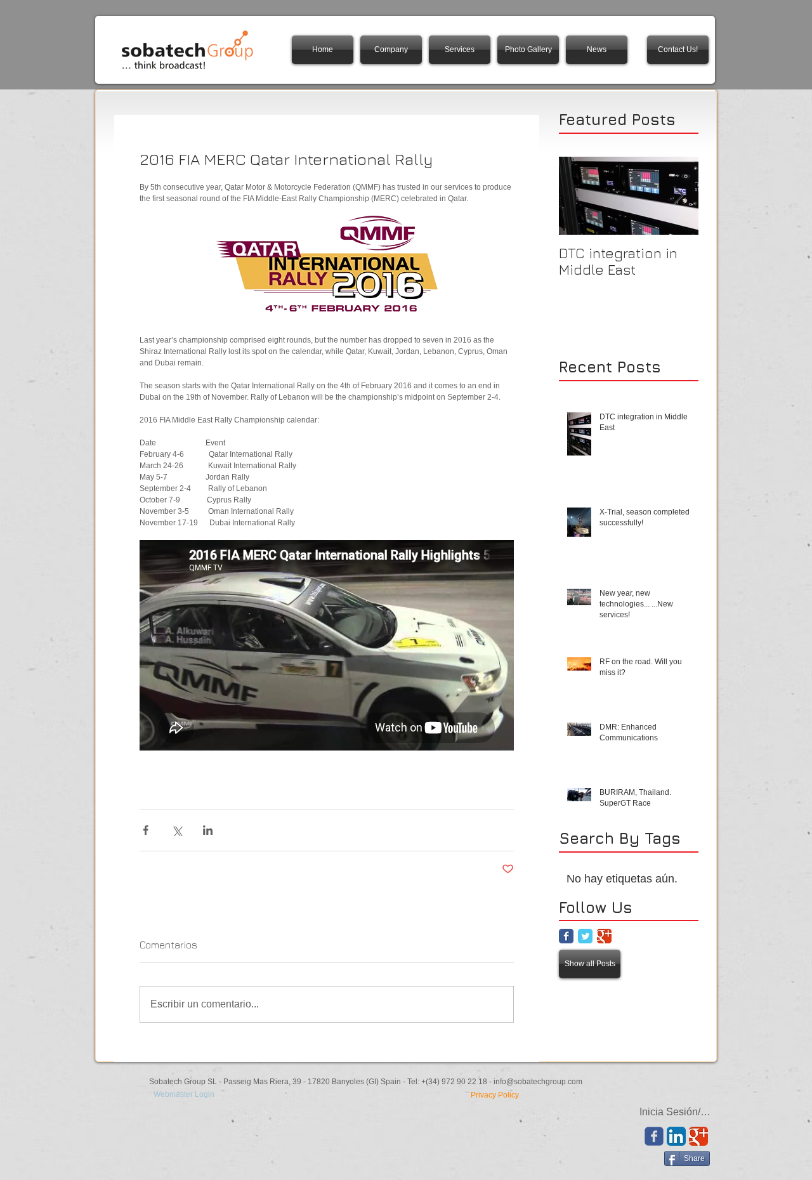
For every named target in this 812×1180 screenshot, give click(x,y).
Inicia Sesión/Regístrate (677, 1111)
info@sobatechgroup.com (538, 1081)
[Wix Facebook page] (654, 1136)
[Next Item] (678, 196)
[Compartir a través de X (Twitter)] (177, 830)
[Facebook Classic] (566, 936)
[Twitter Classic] (585, 936)
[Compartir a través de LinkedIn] (208, 830)
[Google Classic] (604, 936)
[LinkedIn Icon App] (676, 1136)
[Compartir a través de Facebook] (146, 830)
